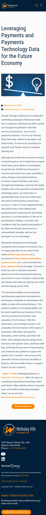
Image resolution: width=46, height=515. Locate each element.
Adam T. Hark (9, 373)
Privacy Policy (6, 481)
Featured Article (11, 109)
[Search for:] (40, 5)
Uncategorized (27, 109)
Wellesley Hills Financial (12, 377)
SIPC (21, 476)
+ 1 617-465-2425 (16, 448)
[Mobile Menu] (36, 5)
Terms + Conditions (20, 481)
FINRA (26, 476)
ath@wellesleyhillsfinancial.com (19, 397)
